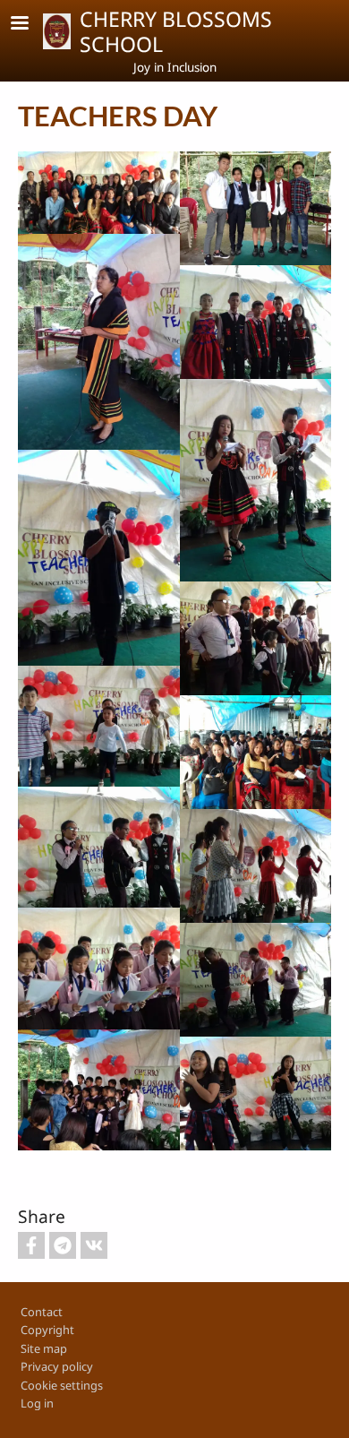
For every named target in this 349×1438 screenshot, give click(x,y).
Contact (42, 1312)
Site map (44, 1348)
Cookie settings (62, 1385)
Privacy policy (57, 1366)
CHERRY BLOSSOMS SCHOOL (176, 31)
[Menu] (30, 24)
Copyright (47, 1330)
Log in (37, 1403)
